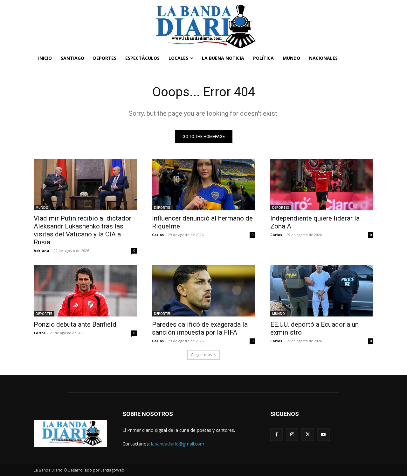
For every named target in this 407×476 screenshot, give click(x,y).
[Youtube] (323, 434)
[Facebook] (276, 434)
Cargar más (201, 354)
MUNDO (42, 207)
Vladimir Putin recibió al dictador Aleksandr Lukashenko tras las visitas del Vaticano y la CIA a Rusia (82, 230)
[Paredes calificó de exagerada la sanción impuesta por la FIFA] (203, 290)
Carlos (158, 234)
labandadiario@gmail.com (177, 444)
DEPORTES (162, 207)
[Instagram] (292, 434)
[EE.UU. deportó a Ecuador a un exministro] (321, 290)
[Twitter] (307, 434)
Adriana (41, 250)
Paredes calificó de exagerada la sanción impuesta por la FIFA (200, 328)
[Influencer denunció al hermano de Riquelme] (203, 184)
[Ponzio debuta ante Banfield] (85, 290)
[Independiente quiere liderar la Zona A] (321, 184)
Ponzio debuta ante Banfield (75, 324)
